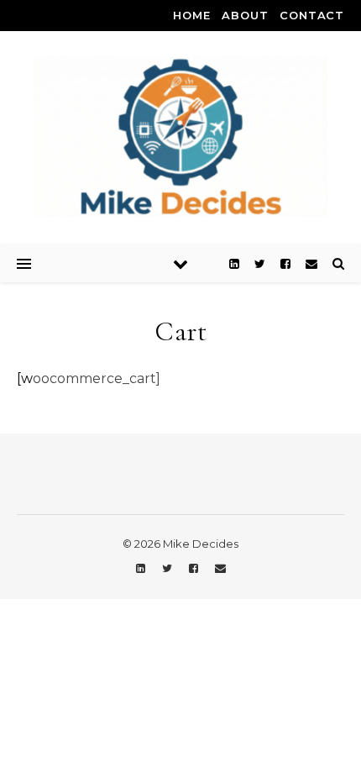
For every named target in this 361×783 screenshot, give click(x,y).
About (245, 15)
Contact (312, 15)
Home (191, 15)
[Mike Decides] (180, 136)
